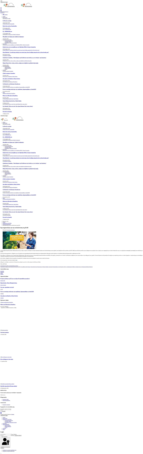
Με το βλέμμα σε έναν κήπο (6, 359)
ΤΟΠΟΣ (2, 293)
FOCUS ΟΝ (2, 280)
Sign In (3, 12)
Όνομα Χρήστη (14, 434)
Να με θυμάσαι (4, 436)
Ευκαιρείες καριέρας (6, 404)
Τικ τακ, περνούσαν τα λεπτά (7, 287)
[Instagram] (1, 7)
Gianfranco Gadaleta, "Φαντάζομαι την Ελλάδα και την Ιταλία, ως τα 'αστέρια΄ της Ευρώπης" (24, 57)
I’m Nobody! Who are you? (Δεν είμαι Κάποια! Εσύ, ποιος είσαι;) (18, 106)
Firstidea (12, 414)
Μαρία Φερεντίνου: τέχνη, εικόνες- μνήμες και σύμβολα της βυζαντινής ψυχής (20, 63)
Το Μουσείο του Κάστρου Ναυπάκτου (11, 84)
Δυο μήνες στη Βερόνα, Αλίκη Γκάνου (11, 78)
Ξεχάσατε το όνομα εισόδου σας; (8, 451)
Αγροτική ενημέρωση (11, 230)
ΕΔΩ (16, 260)
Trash (7, 306)
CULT (1, 289)
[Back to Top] (1, 1)
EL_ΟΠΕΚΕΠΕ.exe (7, 31)
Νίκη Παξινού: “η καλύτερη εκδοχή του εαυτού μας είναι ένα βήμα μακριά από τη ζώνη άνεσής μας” (26, 52)
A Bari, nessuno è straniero (9, 73)
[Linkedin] (1, 413)
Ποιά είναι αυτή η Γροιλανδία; (10, 26)
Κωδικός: (12, 435)
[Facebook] (1, 8)
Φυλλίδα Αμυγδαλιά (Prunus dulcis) (8, 386)
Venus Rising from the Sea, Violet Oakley (12, 101)
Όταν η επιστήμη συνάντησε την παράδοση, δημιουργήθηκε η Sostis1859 (19, 89)
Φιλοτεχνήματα (3, 285)
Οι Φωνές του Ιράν (7, 20)
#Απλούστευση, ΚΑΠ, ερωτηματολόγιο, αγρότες (9, 265)
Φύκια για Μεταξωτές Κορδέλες (10, 95)
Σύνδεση (2, 448)
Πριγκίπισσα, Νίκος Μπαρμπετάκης (8, 282)
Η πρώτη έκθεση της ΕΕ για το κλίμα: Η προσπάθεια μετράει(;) (15, 278)
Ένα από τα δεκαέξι (7, 111)
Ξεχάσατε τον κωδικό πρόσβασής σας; (9, 450)
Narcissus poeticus (4, 332)
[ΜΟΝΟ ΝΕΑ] (17, 6)
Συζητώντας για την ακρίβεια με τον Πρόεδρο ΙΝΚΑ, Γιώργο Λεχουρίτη (19, 47)
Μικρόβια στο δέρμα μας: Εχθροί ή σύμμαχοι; (13, 36)
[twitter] (1, 412)
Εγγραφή (3, 411)
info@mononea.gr (5, 11)
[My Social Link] (1, 9)
